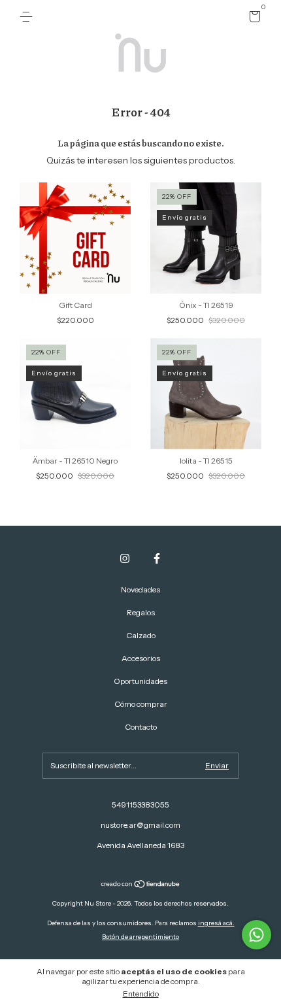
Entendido (141, 993)
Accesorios (141, 658)
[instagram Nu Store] (125, 558)
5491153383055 (140, 804)
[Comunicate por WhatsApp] (256, 934)
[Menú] (28, 16)
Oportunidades (140, 681)
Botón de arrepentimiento (140, 936)
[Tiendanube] (141, 885)
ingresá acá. (216, 923)
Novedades (140, 589)
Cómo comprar (140, 704)
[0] (252, 18)
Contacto (141, 727)
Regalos (141, 612)
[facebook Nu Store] (157, 558)
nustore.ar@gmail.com (140, 825)
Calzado (141, 635)
